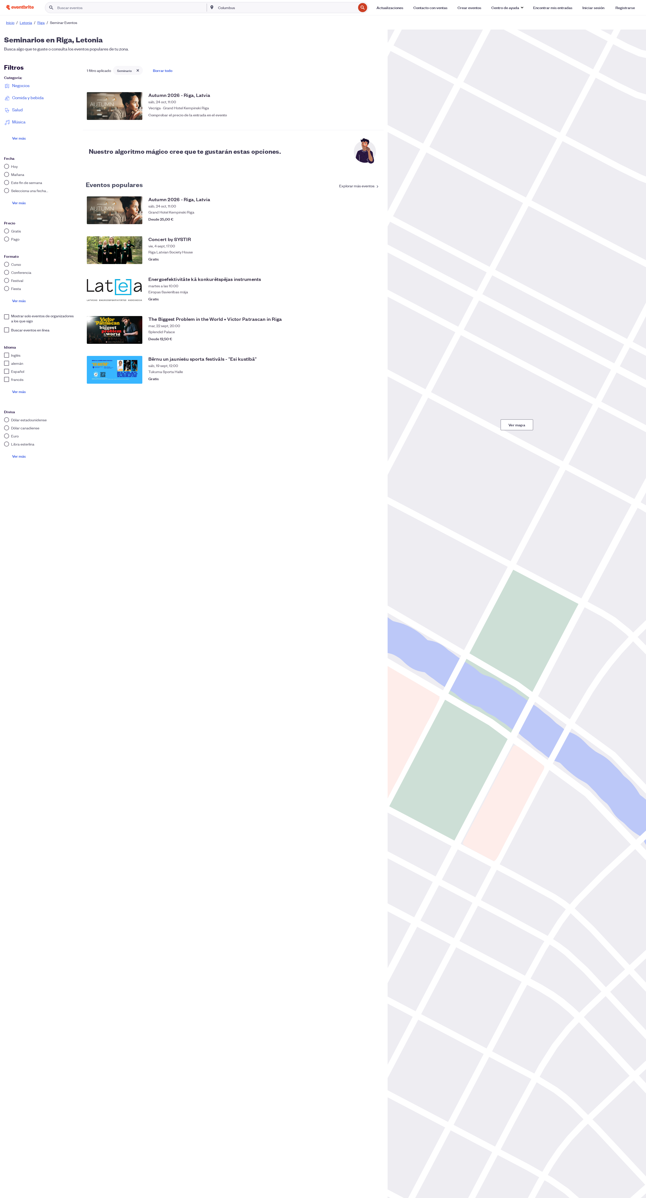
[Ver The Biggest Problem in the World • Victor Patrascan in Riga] (114, 330)
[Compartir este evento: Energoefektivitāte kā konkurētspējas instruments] (364, 299)
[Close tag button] (138, 70)
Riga (41, 22)
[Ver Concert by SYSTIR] (114, 250)
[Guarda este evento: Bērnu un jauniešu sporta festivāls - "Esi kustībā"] (374, 379)
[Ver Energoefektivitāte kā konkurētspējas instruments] (114, 290)
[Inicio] (20, 7)
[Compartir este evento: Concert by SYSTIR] (364, 259)
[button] (507, 7)
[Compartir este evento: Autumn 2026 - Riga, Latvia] (364, 115)
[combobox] (286, 7)
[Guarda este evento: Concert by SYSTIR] (374, 259)
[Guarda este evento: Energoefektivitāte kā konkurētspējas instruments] (374, 299)
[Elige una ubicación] (212, 7)
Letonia (26, 22)
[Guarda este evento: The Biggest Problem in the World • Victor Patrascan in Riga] (374, 339)
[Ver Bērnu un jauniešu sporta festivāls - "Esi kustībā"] (114, 370)
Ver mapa (516, 424)
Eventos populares (114, 184)
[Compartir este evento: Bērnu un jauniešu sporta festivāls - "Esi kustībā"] (364, 379)
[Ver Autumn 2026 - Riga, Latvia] (114, 106)
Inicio (10, 22)
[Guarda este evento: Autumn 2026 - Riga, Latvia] (374, 115)
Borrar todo (162, 70)
